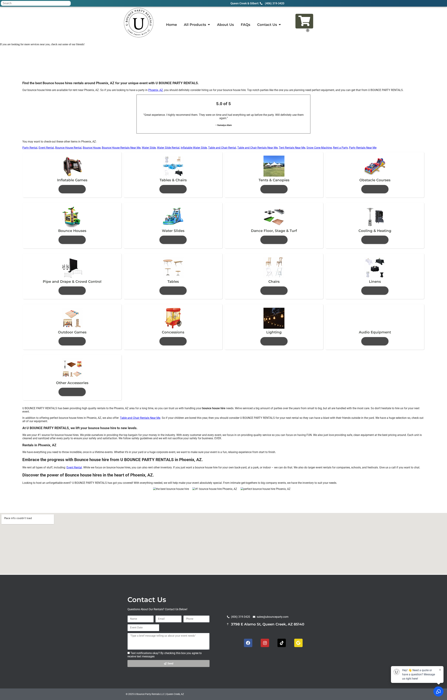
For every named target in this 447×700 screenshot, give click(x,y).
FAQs (245, 25)
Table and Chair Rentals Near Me (257, 147)
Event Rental (46, 147)
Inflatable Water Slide (194, 147)
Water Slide (149, 147)
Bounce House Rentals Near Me (121, 147)
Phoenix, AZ (155, 90)
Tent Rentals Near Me (292, 147)
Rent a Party (340, 147)
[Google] (298, 643)
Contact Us (267, 25)
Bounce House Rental (68, 147)
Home (171, 25)
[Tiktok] (281, 643)
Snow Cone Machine (319, 147)
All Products (195, 25)
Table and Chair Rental (222, 147)
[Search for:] (36, 3)
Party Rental (29, 147)
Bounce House (92, 147)
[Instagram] (265, 643)
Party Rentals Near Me (362, 147)
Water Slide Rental (168, 147)
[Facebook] (248, 643)
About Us (225, 25)
